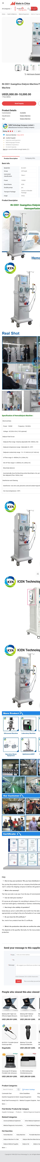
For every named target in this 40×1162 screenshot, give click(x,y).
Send (18, 981)
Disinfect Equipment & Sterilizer (11, 1097)
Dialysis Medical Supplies (10, 1144)
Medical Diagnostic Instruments (13, 1125)
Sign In (5, 149)
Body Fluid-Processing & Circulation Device (11, 1100)
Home (3, 14)
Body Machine (21, 1135)
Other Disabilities (25, 1093)
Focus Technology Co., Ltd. (24, 1154)
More (3, 1104)
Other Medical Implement (32, 1121)
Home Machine (8, 1135)
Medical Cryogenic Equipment (28, 1100)
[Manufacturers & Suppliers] (20, 3)
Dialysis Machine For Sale (11, 1139)
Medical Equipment (24, 14)
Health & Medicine (12, 14)
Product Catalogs (29, 1089)
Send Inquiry (19, 103)
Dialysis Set (25, 1144)
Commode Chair (7, 1093)
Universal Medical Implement (12, 1121)
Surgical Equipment (25, 1097)
